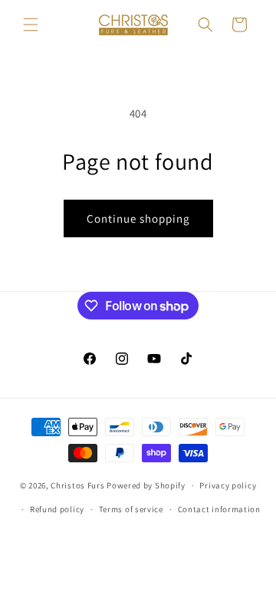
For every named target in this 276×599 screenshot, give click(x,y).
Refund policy (57, 509)
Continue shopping (138, 218)
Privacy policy (227, 485)
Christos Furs (77, 485)
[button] (31, 24)
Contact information (219, 509)
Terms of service (131, 509)
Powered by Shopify (146, 485)
